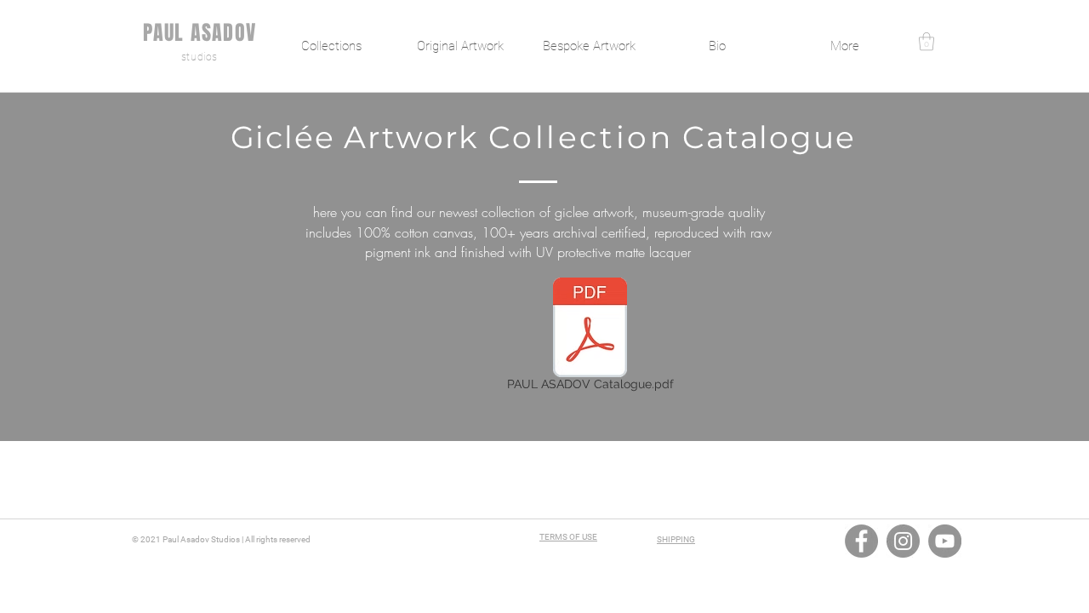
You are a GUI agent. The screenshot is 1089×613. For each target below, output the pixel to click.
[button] (926, 41)
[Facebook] (861, 541)
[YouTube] (944, 541)
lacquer (670, 252)
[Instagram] (903, 541)
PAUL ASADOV (199, 33)
